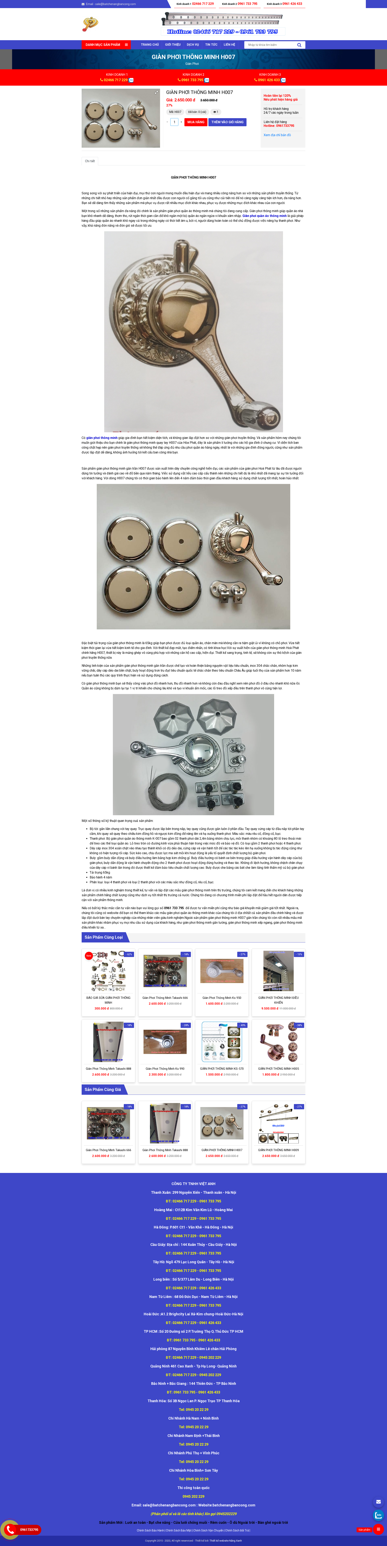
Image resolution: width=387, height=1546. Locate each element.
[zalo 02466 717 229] (130, 80)
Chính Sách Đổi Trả (237, 1530)
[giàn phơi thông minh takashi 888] (108, 1042)
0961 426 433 (269, 80)
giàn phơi (192, 64)
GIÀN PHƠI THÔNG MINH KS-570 (222, 1069)
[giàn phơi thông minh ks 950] (221, 971)
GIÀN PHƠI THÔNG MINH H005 (278, 1069)
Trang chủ (150, 44)
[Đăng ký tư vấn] (378, 1502)
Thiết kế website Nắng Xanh (226, 1540)
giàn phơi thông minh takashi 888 (108, 1069)
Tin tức (211, 44)
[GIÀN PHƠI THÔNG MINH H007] (221, 1123)
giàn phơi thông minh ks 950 (222, 998)
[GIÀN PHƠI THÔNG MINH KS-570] (222, 1042)
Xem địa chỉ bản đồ (277, 135)
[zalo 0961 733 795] (206, 80)
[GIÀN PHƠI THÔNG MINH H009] (278, 1123)
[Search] (299, 45)
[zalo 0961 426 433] (283, 80)
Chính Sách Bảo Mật (178, 1530)
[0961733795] (378, 1515)
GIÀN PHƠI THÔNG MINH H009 (278, 1150)
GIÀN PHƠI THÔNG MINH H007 (222, 1150)
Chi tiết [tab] (90, 161)
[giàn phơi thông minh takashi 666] (165, 971)
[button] (156, 92)
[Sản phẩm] (378, 1529)
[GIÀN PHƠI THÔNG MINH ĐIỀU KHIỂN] (278, 971)
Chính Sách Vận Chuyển (208, 1530)
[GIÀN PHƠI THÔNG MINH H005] (278, 1042)
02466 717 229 (116, 80)
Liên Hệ (229, 44)
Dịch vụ (193, 44)
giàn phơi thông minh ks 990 (165, 1069)
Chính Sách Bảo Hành (150, 1530)
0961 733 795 (192, 80)
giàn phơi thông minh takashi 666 (165, 998)
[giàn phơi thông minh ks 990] (165, 1042)
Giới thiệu (173, 44)
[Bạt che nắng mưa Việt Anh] (90, 24)
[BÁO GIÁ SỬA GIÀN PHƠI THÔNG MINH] (108, 971)
